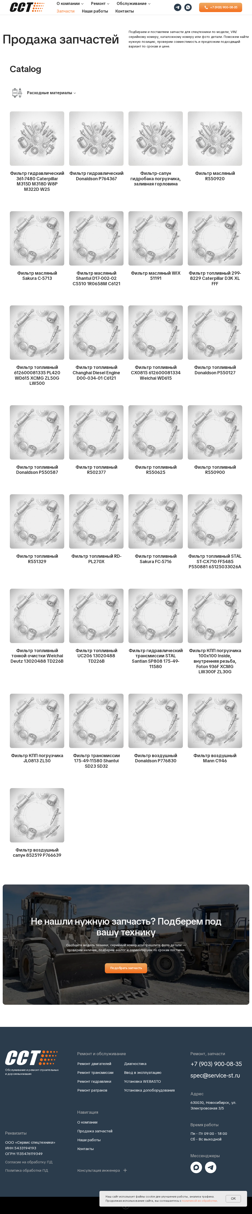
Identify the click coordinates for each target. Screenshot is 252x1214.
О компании (68, 3)
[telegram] (177, 7)
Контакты (124, 11)
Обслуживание (132, 3)
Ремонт (98, 3)
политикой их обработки (199, 1200)
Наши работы (95, 11)
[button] (102, 1170)
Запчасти (66, 11)
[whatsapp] (188, 7)
